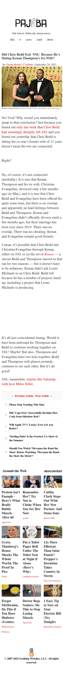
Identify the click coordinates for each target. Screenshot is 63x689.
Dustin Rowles (14, 64)
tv (20, 39)
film (12, 39)
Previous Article (24, 396)
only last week (26, 127)
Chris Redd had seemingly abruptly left (31, 129)
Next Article (42, 396)
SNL (44, 131)
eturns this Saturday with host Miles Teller (29, 381)
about (50, 39)
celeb (39, 39)
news (29, 39)
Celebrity (28, 64)
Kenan (49, 254)
